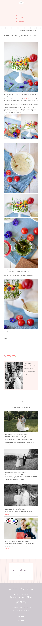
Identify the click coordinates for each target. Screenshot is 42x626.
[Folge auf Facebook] (17, 602)
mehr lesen (7, 445)
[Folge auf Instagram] (21, 602)
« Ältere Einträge (7, 552)
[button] (5, 356)
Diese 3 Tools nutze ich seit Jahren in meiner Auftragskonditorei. (19, 541)
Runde (25, 98)
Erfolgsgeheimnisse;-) (14, 30)
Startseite (6, 30)
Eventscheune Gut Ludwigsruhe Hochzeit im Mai (16, 434)
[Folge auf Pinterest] (24, 602)
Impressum (21, 616)
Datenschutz (21, 620)
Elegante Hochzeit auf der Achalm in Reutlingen (15, 472)
